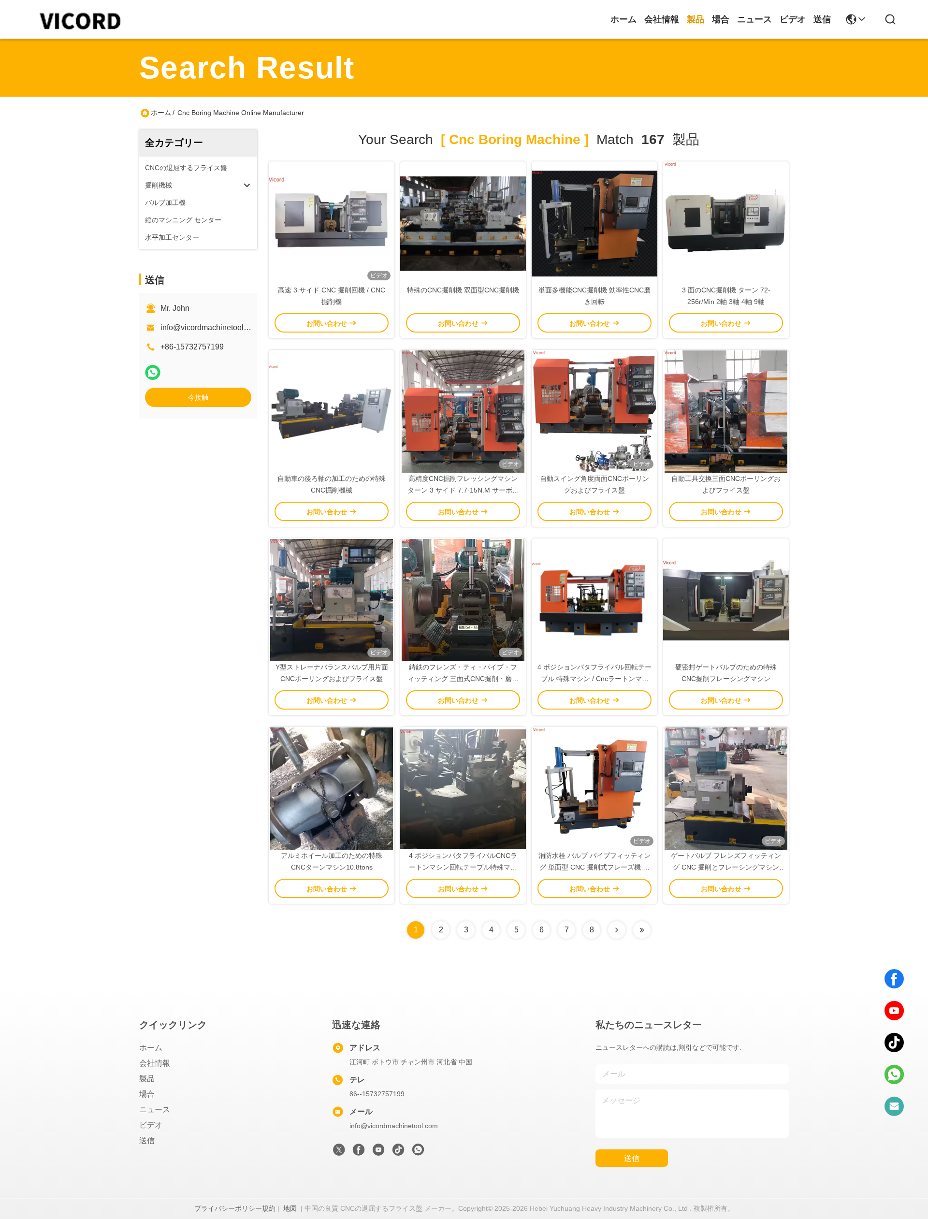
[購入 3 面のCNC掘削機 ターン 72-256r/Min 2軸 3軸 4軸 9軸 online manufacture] (726, 223)
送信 (822, 19)
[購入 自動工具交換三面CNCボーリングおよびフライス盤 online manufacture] (726, 411)
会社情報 (661, 19)
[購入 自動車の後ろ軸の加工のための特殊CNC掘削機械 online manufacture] (331, 411)
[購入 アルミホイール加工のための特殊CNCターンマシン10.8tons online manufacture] (331, 788)
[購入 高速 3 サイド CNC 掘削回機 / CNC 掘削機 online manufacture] (331, 223)
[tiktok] (894, 1042)
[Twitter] (339, 1152)
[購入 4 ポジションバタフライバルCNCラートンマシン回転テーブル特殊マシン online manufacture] (463, 788)
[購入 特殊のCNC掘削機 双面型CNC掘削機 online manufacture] (463, 223)
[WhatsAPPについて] (152, 372)
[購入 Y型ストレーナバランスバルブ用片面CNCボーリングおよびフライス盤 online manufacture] (331, 600)
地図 (290, 1208)
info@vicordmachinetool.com (210, 327)
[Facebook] (894, 979)
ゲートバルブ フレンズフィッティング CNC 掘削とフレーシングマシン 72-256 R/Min (726, 867)
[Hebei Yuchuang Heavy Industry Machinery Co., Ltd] (78, 19)
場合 (720, 19)
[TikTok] (398, 1152)
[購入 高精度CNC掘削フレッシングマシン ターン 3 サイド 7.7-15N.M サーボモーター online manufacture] (463, 411)
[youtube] (894, 1011)
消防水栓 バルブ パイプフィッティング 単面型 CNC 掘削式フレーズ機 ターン (594, 867)
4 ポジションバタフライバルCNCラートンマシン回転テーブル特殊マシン (463, 867)
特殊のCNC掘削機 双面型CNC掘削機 (463, 290)
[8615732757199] (894, 1074)
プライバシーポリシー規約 (235, 1208)
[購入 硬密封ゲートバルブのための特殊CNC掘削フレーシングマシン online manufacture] (726, 600)
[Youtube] (378, 1152)
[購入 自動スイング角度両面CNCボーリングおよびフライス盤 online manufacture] (594, 411)
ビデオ (793, 19)
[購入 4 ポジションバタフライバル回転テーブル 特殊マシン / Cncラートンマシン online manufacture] (594, 600)
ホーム (623, 19)
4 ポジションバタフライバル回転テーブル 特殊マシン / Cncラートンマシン (594, 678)
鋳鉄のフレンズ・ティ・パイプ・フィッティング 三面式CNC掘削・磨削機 (463, 678)
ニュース (754, 19)
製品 (695, 19)
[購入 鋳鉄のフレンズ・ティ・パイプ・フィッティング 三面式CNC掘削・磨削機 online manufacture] (463, 600)
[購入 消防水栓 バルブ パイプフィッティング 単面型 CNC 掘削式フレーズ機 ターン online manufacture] (594, 788)
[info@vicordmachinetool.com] (894, 1106)
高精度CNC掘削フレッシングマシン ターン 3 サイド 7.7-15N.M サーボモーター (463, 490)
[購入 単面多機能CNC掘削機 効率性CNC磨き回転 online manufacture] (594, 223)
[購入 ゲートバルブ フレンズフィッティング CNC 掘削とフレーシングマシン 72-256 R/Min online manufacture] (726, 788)
